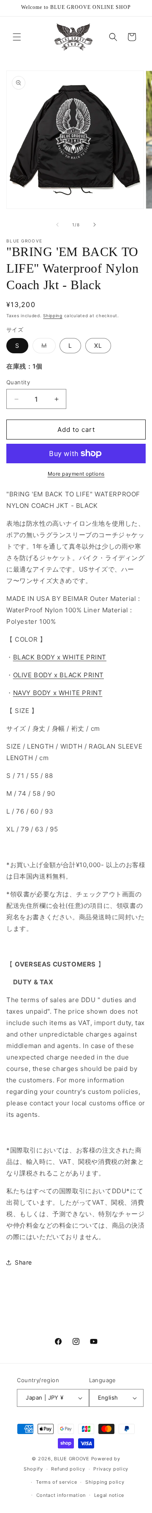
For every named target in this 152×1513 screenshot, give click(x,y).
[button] (17, 37)
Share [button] (23, 1262)
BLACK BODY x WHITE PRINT (59, 657)
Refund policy (68, 1469)
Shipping (52, 315)
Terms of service (56, 1482)
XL (98, 345)
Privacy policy (110, 1469)
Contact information (61, 1495)
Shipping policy (105, 1482)
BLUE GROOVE (72, 1459)
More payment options (76, 474)
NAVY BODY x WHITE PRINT (58, 693)
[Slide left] (57, 224)
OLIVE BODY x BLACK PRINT (58, 675)
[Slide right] (94, 224)
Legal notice (109, 1495)
